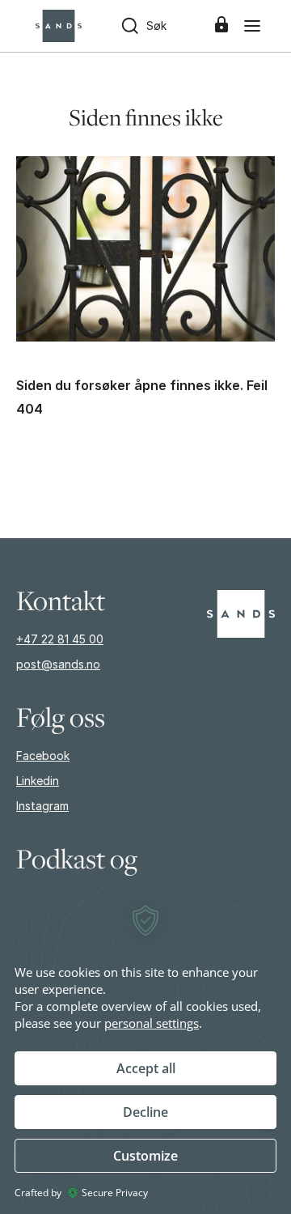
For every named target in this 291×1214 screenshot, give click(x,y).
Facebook (43, 755)
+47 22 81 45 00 (59, 639)
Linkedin (37, 780)
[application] (145, 1049)
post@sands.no (58, 664)
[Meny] (252, 26)
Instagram (42, 806)
